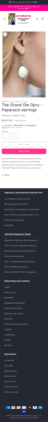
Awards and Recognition (14, 220)
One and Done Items (13, 308)
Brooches (8, 319)
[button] (4, 18)
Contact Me (9, 360)
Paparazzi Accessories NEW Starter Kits (21, 240)
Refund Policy (10, 376)
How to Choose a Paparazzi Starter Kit (20, 246)
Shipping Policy (10, 371)
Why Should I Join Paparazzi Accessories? (22, 209)
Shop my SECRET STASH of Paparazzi (20, 272)
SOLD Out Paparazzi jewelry (16, 267)
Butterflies (8, 298)
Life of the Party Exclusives (15, 324)
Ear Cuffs (8, 345)
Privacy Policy (10, 381)
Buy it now (24, 151)
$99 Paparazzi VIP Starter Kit (16, 204)
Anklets (7, 340)
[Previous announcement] (4, 7)
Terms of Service (11, 392)
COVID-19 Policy (11, 387)
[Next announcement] (43, 7)
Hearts (7, 287)
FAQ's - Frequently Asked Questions (19, 262)
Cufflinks (8, 329)
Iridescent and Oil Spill (13, 314)
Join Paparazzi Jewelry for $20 (17, 199)
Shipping (4, 127)
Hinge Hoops (9, 292)
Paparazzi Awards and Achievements (19, 251)
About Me (8, 366)
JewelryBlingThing (18, 415)
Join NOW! (8, 225)
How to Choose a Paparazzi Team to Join (21, 215)
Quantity (5, 131)
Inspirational (9, 335)
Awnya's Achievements (14, 256)
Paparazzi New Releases (14, 303)
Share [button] (6, 175)
